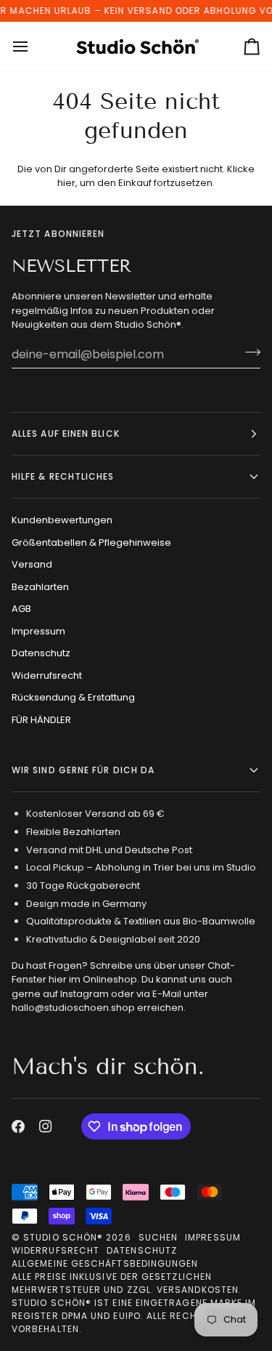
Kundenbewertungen (62, 520)
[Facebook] (18, 1126)
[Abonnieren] (248, 352)
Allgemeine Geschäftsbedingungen (105, 1263)
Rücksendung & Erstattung (73, 697)
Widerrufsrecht (47, 675)
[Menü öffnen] (33, 46)
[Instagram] (45, 1126)
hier (66, 183)
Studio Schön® (63, 1237)
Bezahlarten (40, 587)
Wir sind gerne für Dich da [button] (83, 770)
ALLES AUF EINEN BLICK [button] (66, 433)
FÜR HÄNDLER (41, 720)
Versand (32, 564)
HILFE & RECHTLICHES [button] (63, 476)
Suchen (158, 1237)
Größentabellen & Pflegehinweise (91, 542)
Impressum (38, 631)
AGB (21, 609)
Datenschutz (41, 653)
